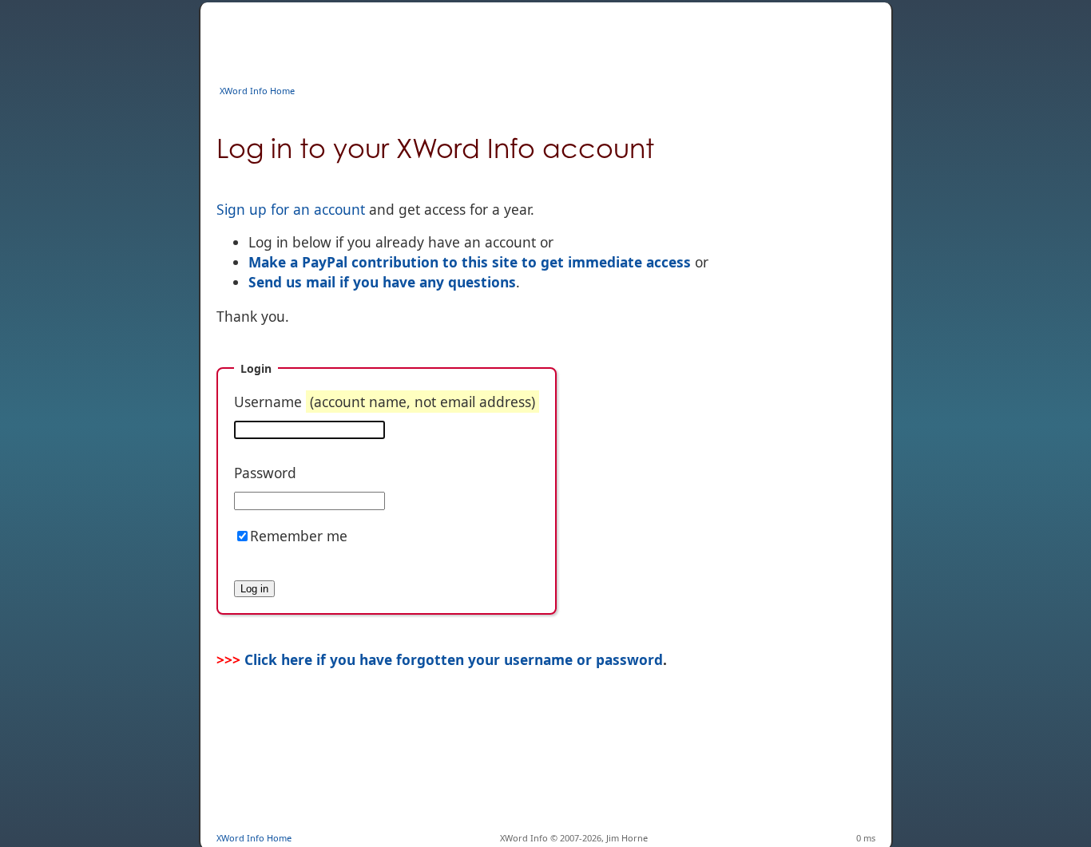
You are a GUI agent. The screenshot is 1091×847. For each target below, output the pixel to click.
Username (384, 401)
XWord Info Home (257, 91)
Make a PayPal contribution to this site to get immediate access (469, 261)
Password (265, 472)
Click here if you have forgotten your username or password (453, 659)
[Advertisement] (507, 38)
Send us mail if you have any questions (382, 281)
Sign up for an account (290, 209)
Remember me (298, 535)
